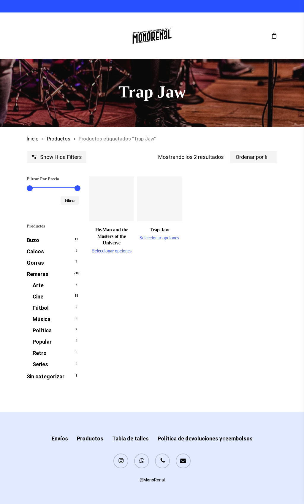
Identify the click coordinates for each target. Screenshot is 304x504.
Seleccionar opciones (112, 251)
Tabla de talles (130, 438)
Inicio (33, 139)
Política (42, 330)
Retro (40, 353)
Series (40, 364)
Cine (38, 296)
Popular (42, 342)
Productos (58, 139)
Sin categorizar (45, 376)
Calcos (35, 251)
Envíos (60, 438)
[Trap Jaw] (159, 198)
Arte (38, 285)
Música (41, 319)
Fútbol (41, 308)
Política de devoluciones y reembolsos (205, 438)
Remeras (37, 274)
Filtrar (70, 200)
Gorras (35, 263)
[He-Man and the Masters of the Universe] (111, 198)
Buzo (33, 240)
